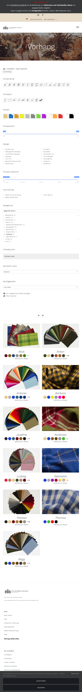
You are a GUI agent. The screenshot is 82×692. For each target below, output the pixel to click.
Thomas (60, 517)
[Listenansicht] (43, 315)
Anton (60, 351)
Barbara (60, 393)
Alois (21, 351)
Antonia (21, 393)
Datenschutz (75, 673)
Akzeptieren (41, 681)
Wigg (21, 559)
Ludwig (21, 476)
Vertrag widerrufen (11, 639)
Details (31, 336)
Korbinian (60, 434)
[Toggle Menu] (78, 27)
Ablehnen (41, 687)
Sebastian (60, 476)
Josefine (21, 434)
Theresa (21, 517)
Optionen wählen (17, 336)
